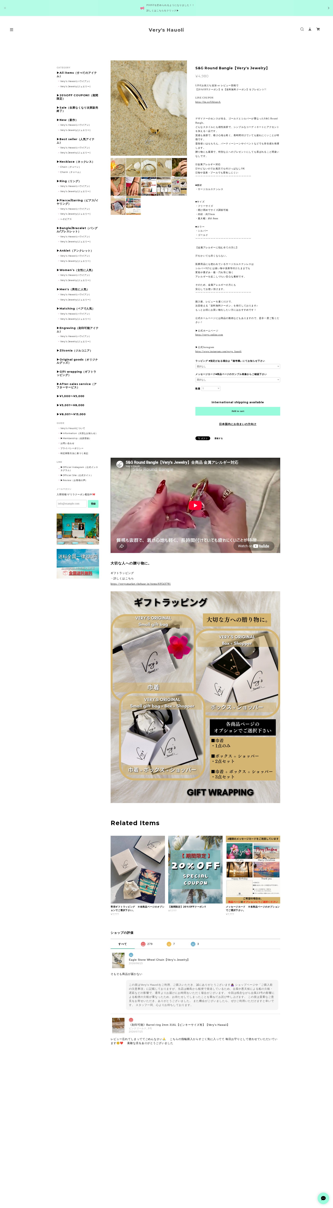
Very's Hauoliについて (73, 428)
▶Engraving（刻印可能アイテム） (78, 329)
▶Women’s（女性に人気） (76, 270)
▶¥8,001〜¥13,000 (71, 414)
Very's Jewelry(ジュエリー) (75, 86)
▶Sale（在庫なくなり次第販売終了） (77, 109)
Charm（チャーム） (71, 172)
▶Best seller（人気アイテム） (76, 141)
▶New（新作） (67, 120)
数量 (197, 388)
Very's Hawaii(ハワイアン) (75, 81)
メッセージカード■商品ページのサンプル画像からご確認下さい (231, 374)
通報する (218, 438)
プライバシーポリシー (72, 448)
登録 (93, 503)
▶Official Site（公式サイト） (77, 475)
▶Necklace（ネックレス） (76, 161)
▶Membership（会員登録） (76, 438)
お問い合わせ (67, 443)
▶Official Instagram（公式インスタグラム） (79, 469)
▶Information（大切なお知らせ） (79, 433)
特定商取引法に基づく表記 (74, 453)
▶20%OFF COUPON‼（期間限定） (77, 97)
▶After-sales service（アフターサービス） (77, 385)
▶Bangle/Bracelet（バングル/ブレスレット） (77, 230)
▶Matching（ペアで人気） (76, 308)
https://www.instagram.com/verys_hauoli (218, 351)
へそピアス (66, 219)
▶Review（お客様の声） (74, 480)
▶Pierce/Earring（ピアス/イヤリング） (77, 202)
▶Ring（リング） (69, 181)
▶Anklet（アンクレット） (75, 250)
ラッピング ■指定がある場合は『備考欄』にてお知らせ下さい (230, 361)
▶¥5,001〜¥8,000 (70, 405)
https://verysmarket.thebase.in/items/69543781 (141, 583)
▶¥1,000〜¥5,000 (70, 396)
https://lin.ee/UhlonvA (208, 102)
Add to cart (237, 411)
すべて (122, 943)
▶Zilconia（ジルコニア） (75, 350)
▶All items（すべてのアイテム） (77, 74)
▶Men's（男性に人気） (73, 289)
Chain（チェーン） (70, 167)
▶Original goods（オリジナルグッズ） (77, 361)
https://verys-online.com (209, 334)
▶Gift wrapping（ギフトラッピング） (76, 373)
